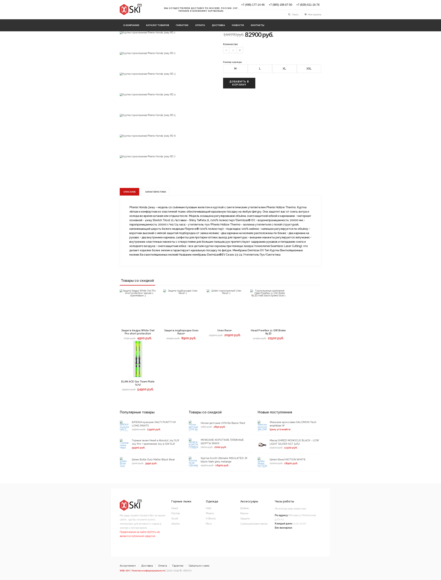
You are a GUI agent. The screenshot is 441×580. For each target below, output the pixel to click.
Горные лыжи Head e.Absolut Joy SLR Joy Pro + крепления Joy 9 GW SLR (155, 442)
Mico (209, 523)
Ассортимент (128, 566)
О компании (131, 25)
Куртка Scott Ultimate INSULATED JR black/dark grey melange (224, 460)
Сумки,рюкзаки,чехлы (254, 523)
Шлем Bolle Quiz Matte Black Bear (153, 459)
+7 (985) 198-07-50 (280, 4)
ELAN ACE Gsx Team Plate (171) (138, 383)
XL (284, 68)
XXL (309, 68)
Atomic (175, 523)
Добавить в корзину (239, 83)
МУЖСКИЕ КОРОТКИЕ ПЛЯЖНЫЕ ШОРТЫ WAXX (222, 441)
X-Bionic (211, 518)
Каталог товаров (157, 25)
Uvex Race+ (224, 330)
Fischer (175, 513)
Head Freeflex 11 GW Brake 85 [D (268, 332)
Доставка (218, 25)
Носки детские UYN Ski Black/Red (223, 423)
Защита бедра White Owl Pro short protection (138, 332)
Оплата (200, 25)
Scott (174, 518)
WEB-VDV (125, 571)
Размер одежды (232, 62)
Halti (208, 508)
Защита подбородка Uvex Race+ (181, 332)
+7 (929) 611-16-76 (308, 4)
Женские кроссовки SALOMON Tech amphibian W (293, 424)
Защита (245, 518)
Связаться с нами (199, 566)
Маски (244, 513)
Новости (238, 25)
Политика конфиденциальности (149, 571)
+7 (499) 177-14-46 (253, 4)
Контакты (257, 25)
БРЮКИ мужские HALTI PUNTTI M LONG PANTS (154, 424)
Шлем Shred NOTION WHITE (288, 459)
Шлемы (244, 508)
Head (174, 508)
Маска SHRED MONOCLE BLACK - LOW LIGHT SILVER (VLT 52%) (294, 442)
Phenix (210, 513)
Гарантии (182, 25)
